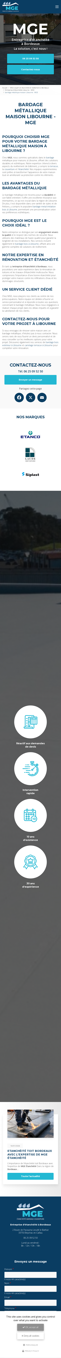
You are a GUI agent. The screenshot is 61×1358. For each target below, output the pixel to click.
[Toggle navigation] (57, 6)
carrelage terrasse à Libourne (39, 345)
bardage (50, 157)
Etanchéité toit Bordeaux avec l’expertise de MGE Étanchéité (29, 1154)
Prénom (8, 1269)
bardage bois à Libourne (27, 243)
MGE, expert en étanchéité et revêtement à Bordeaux (29, 88)
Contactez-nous (30, 69)
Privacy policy (31, 1351)
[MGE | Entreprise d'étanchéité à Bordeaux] (10, 6)
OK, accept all (31, 1327)
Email (7, 1297)
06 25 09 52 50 (30, 58)
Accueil (4, 88)
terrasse (54, 166)
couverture (9, 169)
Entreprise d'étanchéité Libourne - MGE (19, 90)
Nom (6, 1283)
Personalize (31, 1344)
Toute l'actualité (30, 1176)
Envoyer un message (30, 379)
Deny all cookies (31, 1335)
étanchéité (24, 169)
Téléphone (9, 1308)
